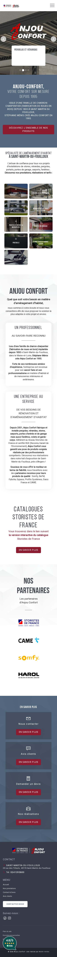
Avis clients (7, 896)
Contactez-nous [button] (15, 904)
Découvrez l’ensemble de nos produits (28, 129)
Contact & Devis (9, 892)
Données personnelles (11, 935)
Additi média (44, 952)
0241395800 (17, 872)
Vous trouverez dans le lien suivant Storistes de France (28, 535)
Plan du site (7, 931)
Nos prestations (9, 888)
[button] (28, 850)
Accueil (6, 885)
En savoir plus (24, 58)
